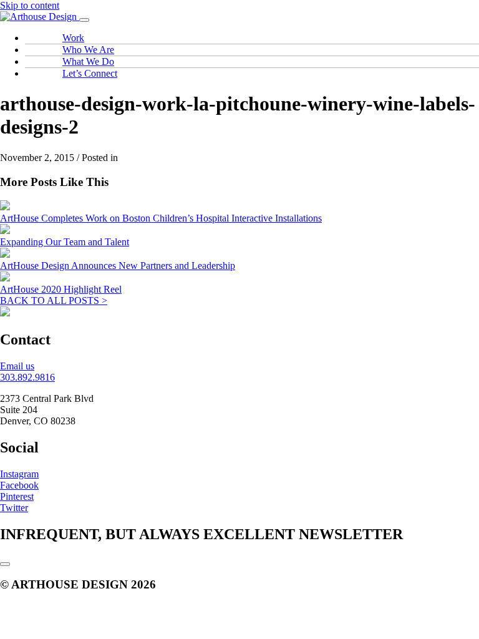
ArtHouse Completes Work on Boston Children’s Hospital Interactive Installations (161, 218)
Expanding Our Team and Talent (64, 242)
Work (73, 37)
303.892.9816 (27, 377)
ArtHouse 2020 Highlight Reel (61, 289)
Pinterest (17, 496)
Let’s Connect (89, 73)
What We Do (88, 61)
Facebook (19, 485)
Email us (17, 366)
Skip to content (29, 5)
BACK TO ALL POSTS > (53, 300)
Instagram (19, 474)
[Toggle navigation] (84, 20)
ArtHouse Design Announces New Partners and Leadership (117, 265)
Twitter (14, 507)
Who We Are (88, 49)
